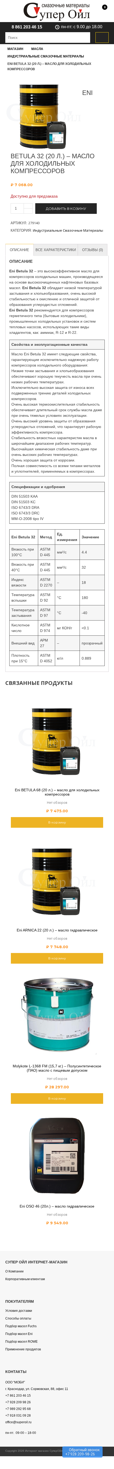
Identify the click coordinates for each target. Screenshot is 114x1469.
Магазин (15, 49)
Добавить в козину (66, 208)
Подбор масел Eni (19, 1334)
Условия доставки (18, 1311)
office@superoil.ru (18, 1422)
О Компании (14, 1271)
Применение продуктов (23, 1349)
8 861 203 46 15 (27, 27)
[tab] (19, 250)
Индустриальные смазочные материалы (45, 56)
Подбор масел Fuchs (21, 1326)
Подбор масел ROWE (21, 1341)
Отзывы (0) (92, 250)
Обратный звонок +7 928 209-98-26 (82, 1452)
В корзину (57, 822)
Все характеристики (56, 250)
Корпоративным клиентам (25, 1279)
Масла (37, 49)
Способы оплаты (18, 1318)
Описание (19, 250)
